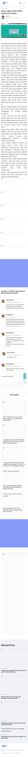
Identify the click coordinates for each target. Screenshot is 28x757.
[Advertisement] (14, 273)
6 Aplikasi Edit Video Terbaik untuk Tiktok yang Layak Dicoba (13, 723)
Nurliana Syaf (10, 333)
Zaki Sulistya (9, 300)
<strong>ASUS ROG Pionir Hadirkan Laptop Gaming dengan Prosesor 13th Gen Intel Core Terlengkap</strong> (14, 464)
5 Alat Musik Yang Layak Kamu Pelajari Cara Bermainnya (13, 737)
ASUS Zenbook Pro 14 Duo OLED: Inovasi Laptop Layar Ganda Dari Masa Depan (13, 418)
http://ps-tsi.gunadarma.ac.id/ (14, 326)
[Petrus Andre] (5, 3)
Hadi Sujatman (10, 364)
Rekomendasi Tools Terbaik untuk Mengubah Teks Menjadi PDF (11, 697)
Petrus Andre (11, 352)
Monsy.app (22, 750)
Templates (15, 750)
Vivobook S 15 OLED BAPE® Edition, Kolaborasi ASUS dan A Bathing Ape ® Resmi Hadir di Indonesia (14, 441)
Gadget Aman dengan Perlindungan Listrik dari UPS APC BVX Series (13, 671)
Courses (8, 750)
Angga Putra (9, 315)
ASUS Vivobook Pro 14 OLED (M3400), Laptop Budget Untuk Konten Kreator (12, 510)
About (3, 750)
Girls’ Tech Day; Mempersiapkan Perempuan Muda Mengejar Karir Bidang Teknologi (12, 487)
